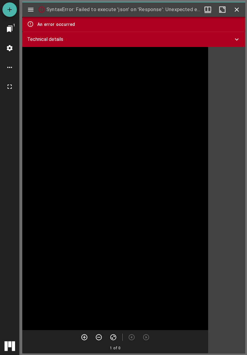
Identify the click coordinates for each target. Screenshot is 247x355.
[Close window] (237, 9)
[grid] (226, 200)
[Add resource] (9, 9)
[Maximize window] (222, 9)
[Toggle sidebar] (30, 9)
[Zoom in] (84, 337)
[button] (133, 39)
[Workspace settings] (9, 48)
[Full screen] (9, 86)
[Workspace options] (9, 67)
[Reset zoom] (113, 337)
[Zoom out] (99, 337)
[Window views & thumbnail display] (208, 9)
